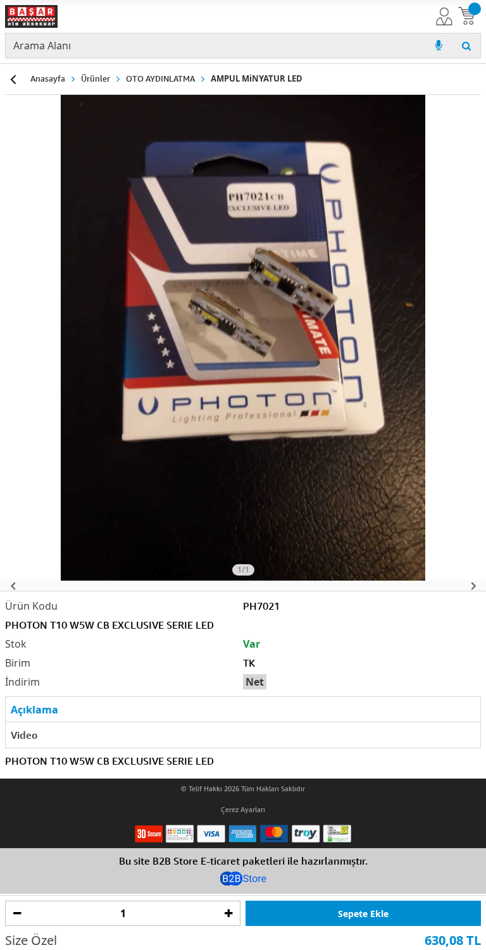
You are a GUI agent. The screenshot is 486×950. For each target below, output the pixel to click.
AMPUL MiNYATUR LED (256, 78)
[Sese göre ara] (438, 46)
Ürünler (95, 78)
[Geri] (12, 79)
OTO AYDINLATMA (160, 78)
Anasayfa (47, 78)
